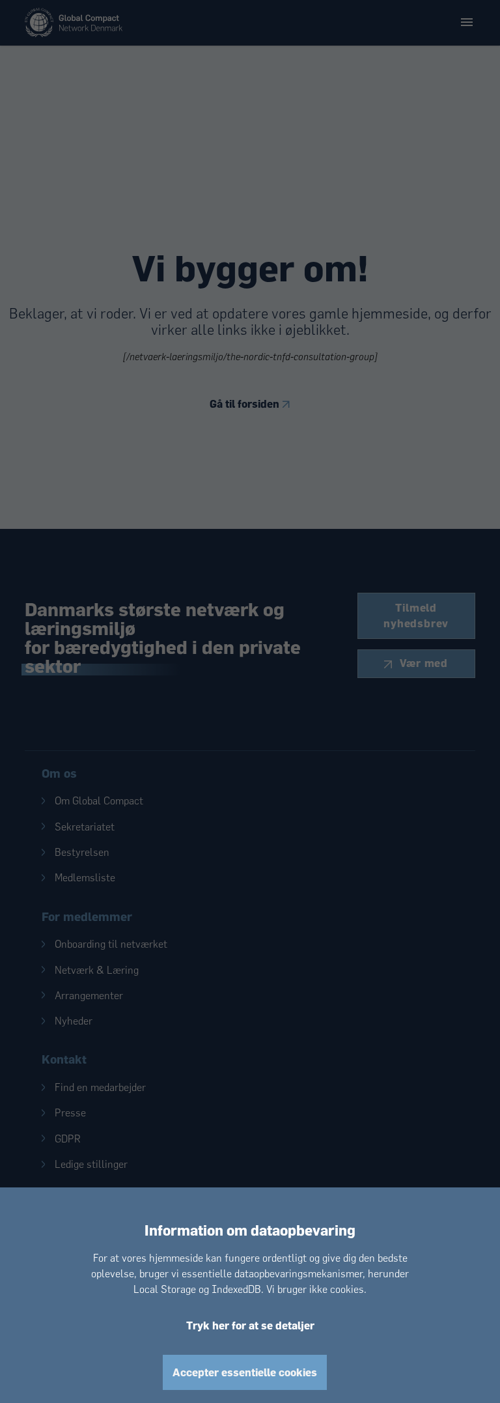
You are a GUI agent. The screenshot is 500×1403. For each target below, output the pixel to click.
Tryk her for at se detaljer (250, 1325)
